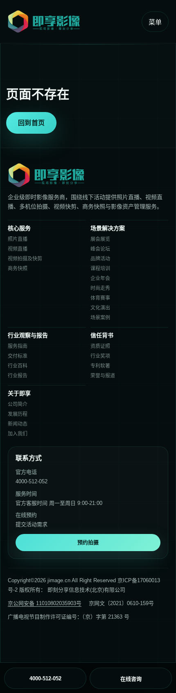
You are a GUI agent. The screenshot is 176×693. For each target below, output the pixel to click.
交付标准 (17, 356)
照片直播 (17, 239)
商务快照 (17, 268)
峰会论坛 (100, 249)
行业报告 (17, 376)
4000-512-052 (31, 481)
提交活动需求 (31, 524)
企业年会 (100, 278)
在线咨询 (131, 679)
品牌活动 (100, 259)
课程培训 (100, 268)
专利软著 (100, 366)
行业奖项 (100, 356)
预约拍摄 (88, 542)
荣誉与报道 (102, 376)
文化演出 (100, 308)
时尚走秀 (100, 288)
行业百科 (17, 366)
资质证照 (100, 346)
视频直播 (17, 249)
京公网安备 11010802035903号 (44, 603)
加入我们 (17, 434)
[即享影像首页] (71, 21)
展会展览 (100, 239)
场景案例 (100, 318)
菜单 (155, 22)
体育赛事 (100, 298)
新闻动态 (17, 424)
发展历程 (17, 414)
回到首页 (31, 122)
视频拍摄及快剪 (25, 259)
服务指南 (17, 346)
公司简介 (17, 404)
